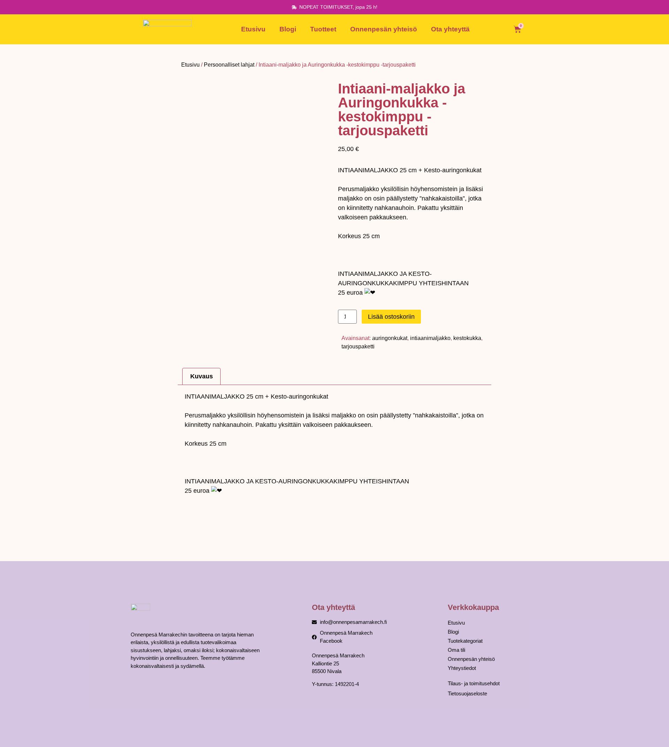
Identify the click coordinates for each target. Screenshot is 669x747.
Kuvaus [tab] (201, 376)
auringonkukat (389, 338)
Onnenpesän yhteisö (383, 29)
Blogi (287, 29)
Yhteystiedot (462, 668)
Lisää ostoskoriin (391, 316)
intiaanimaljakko (430, 338)
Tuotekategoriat (465, 641)
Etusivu (253, 29)
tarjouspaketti (358, 346)
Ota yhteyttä (450, 29)
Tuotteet (323, 29)
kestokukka (467, 338)
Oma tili (456, 650)
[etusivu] (167, 29)
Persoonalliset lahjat (229, 65)
